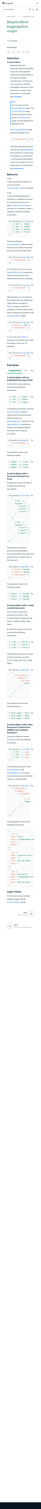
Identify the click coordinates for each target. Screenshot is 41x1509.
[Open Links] (37, 3)
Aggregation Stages (29, 16)
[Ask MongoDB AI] (33, 9)
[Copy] (31, 139)
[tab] (15, 370)
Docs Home (11, 16)
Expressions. (18, 168)
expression (28, 149)
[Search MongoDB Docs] (29, 9)
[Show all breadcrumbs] (18, 16)
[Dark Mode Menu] (36, 9)
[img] (8, 52)
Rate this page (12, 47)
